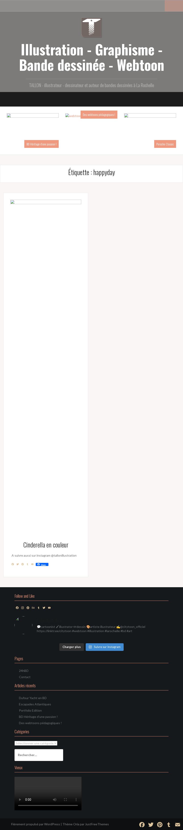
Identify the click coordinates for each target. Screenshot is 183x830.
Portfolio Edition (30, 710)
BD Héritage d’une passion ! (41, 144)
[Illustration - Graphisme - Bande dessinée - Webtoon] (91, 27)
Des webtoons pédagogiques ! (99, 114)
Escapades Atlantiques (35, 704)
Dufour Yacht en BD (33, 698)
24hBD (24, 671)
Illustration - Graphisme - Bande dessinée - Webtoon (91, 57)
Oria (76, 824)
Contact (25, 677)
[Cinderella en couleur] (45, 367)
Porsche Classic (165, 144)
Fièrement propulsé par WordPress (35, 824)
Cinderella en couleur (46, 544)
